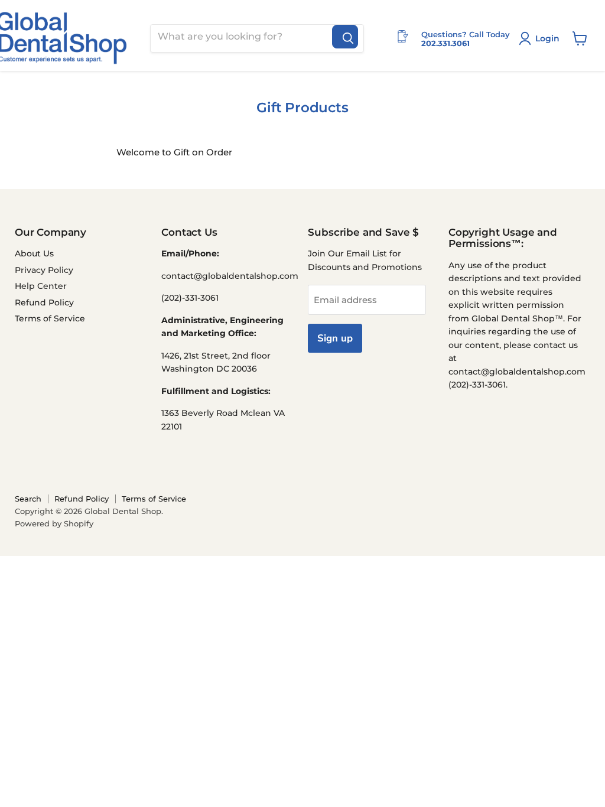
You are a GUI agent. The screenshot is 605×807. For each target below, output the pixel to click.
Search (28, 498)
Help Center (41, 286)
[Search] (345, 36)
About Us (34, 253)
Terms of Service (50, 318)
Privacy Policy (44, 270)
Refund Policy (44, 302)
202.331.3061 (445, 43)
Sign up (335, 338)
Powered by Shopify (54, 523)
